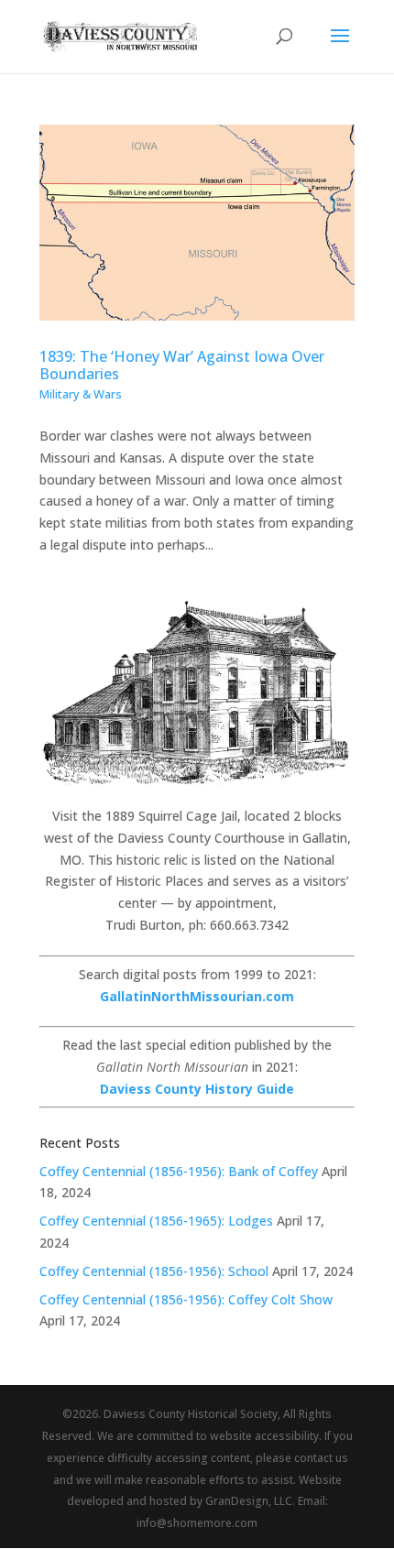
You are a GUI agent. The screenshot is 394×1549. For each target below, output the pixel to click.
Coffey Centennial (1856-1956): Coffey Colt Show (186, 1299)
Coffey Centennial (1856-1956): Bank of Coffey (178, 1171)
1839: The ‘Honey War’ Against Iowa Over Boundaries (181, 365)
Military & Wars (80, 394)
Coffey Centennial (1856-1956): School (153, 1271)
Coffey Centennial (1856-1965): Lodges (156, 1220)
